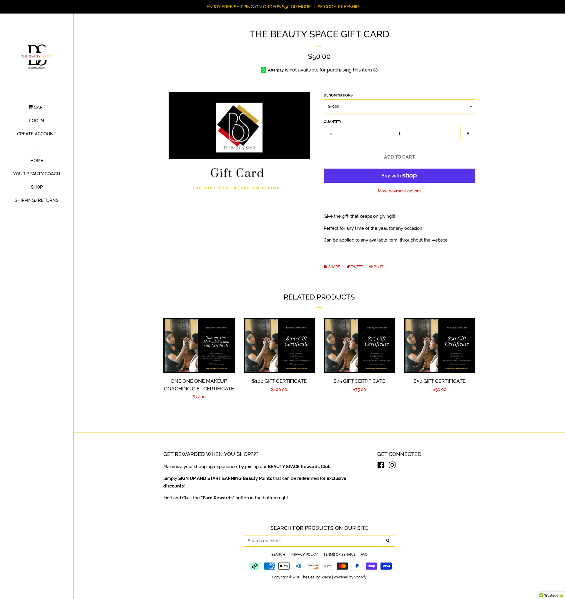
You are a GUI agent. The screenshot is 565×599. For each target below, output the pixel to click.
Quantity (332, 122)
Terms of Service (339, 555)
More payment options (399, 191)
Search (278, 555)
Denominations (338, 95)
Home (36, 160)
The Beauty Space (316, 577)
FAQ (364, 555)
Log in (36, 120)
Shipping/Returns (37, 200)
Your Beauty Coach (36, 174)
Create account (36, 134)
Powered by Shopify (350, 577)
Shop (37, 187)
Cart (39, 107)
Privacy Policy (304, 555)
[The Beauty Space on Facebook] (381, 466)
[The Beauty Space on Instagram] (392, 466)
